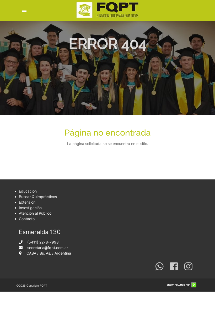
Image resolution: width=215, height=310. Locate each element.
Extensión (27, 202)
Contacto (27, 218)
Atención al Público (35, 213)
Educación (28, 191)
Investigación (30, 207)
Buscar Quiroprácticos (38, 196)
